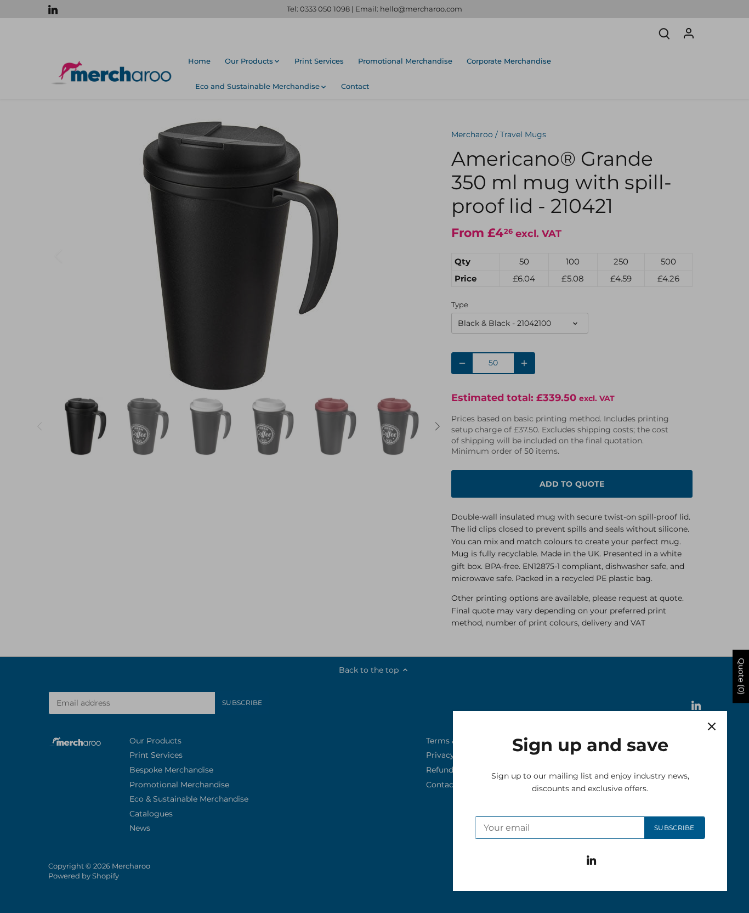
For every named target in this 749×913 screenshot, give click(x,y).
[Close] (712, 726)
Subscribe (674, 828)
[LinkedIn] (591, 859)
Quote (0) (741, 676)
